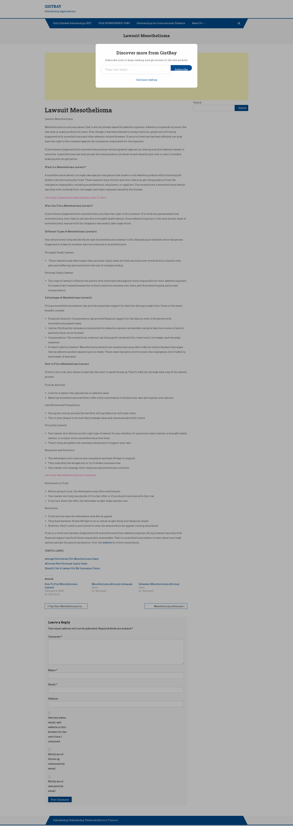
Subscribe (181, 69)
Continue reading (146, 79)
